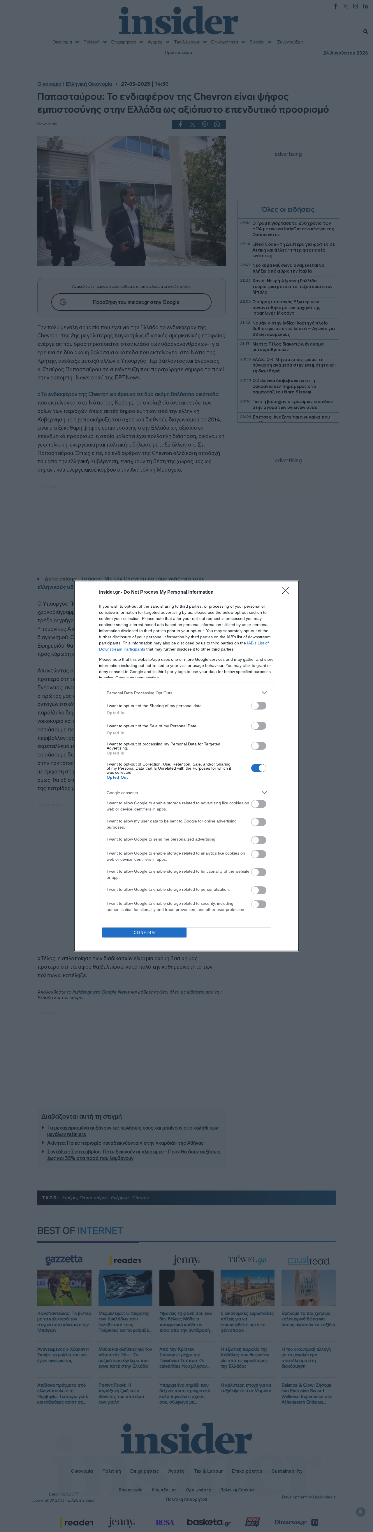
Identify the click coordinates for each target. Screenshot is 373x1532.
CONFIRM (144, 932)
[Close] (287, 592)
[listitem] (186, 693)
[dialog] (186, 766)
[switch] (258, 706)
